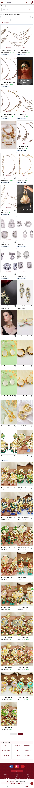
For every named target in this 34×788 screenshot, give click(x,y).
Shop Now (10, 46)
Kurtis (21, 5)
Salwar (3, 5)
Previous (13, 734)
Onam (10, 17)
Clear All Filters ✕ (5, 22)
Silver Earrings (27, 757)
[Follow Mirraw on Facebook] (11, 766)
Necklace (6, 745)
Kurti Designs (17, 755)
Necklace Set (27, 747)
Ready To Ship (25, 17)
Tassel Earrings (27, 750)
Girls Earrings (27, 755)
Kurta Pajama (17, 757)
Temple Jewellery (27, 745)
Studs (17, 750)
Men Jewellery (27, 752)
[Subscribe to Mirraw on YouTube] (23, 766)
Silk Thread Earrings (6, 750)
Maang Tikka (6, 747)
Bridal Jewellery (17, 747)
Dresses (17, 752)
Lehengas (15, 5)
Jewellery (27, 5)
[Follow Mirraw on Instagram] (17, 766)
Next (21, 734)
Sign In (17, 771)
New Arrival (3, 17)
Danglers (6, 752)
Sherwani (6, 757)
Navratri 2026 (17, 17)
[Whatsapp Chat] (32, 589)
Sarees (8, 5)
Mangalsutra (17, 745)
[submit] (29, 9)
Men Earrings (6, 755)
